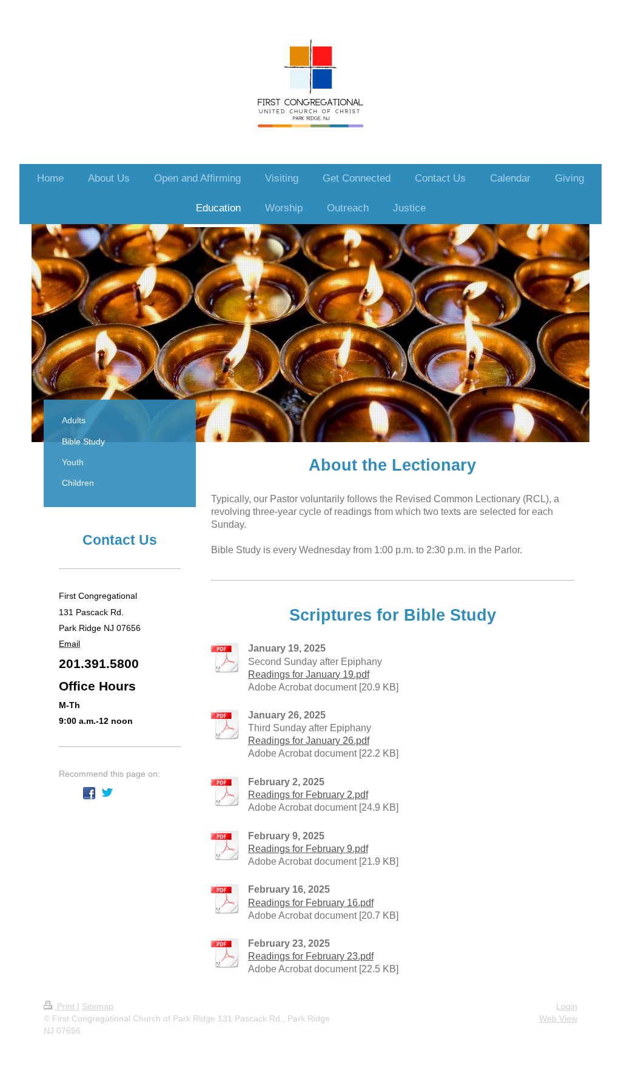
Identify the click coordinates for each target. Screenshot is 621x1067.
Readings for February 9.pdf (308, 849)
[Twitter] (107, 793)
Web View (558, 1018)
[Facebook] (89, 793)
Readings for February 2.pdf (308, 794)
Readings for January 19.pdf (308, 674)
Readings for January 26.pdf (308, 740)
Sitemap (97, 1006)
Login (566, 1006)
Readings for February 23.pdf (311, 956)
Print (66, 1006)
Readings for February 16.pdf (311, 903)
